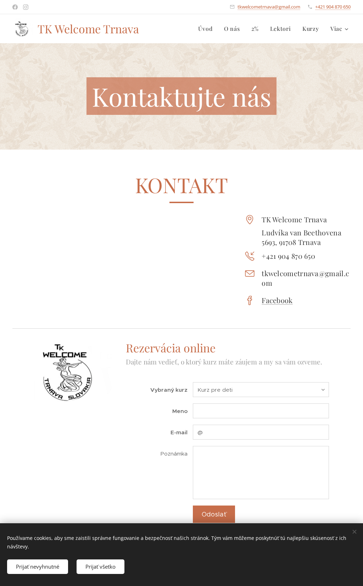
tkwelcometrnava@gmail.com (269, 7)
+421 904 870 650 (333, 7)
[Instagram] (25, 7)
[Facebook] (15, 7)
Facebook (277, 300)
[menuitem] (207, 29)
